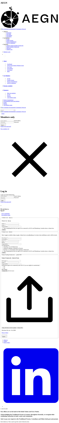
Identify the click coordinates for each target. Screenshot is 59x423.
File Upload (4, 269)
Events (7, 39)
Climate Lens (9, 49)
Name (3, 223)
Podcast (5, 103)
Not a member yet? (5, 129)
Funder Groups (9, 40)
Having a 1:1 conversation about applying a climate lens (16, 249)
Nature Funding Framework (12, 47)
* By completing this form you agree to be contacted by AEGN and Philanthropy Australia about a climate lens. (28, 228)
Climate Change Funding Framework (14, 45)
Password (16, 122)
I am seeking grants (7, 105)
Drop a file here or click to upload (9, 327)
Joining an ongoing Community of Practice (13, 248)
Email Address (17, 196)
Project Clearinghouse (11, 41)
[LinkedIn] (30, 406)
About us (5, 31)
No (4, 268)
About (5, 61)
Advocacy (8, 48)
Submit (3, 229)
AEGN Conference (10, 43)
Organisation (5, 226)
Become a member (7, 86)
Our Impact (9, 36)
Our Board (8, 32)
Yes (4, 266)
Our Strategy (9, 35)
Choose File (19, 327)
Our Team (8, 34)
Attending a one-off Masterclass (10, 246)
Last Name (5, 239)
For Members (6, 38)
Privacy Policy (5, 332)
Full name (4, 260)
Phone (3, 242)
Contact (5, 341)
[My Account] (4, 54)
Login (6, 52)
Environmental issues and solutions (11, 101)
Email (3, 225)
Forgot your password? (6, 126)
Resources (5, 44)
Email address (17, 120)
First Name (5, 238)
